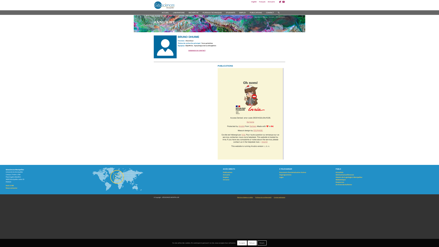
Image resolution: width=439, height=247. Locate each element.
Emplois (226, 177)
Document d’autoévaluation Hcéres (292, 172)
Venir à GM (10, 185)
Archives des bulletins (344, 185)
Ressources (340, 182)
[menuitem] (254, 1)
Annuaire (226, 175)
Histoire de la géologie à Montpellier (349, 177)
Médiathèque (341, 180)
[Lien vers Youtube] (283, 1)
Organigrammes (285, 175)
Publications (227, 172)
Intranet (226, 180)
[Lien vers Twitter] (280, 1)
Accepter (242, 243)
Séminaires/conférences (345, 175)
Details (262, 243)
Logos (281, 177)
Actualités (339, 172)
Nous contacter (11, 188)
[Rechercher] (277, 12)
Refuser (252, 243)
